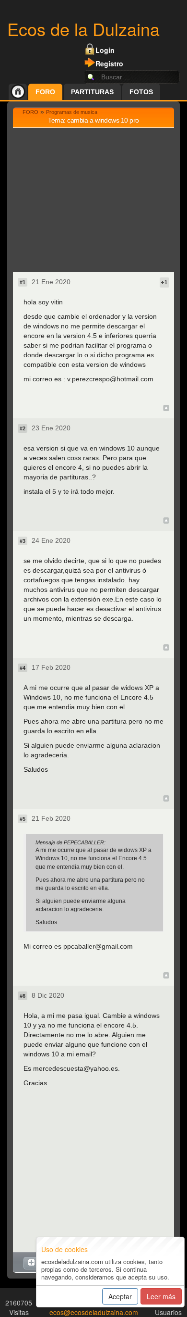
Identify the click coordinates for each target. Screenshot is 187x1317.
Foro (45, 92)
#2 (22, 428)
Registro (109, 63)
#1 (22, 282)
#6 (22, 996)
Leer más (161, 1296)
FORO (30, 112)
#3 (22, 541)
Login (105, 50)
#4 (22, 668)
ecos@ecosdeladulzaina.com (93, 1312)
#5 (22, 819)
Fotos (141, 92)
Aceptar (120, 1296)
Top (166, 408)
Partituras (92, 92)
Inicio (18, 92)
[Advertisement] (93, 200)
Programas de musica (71, 112)
